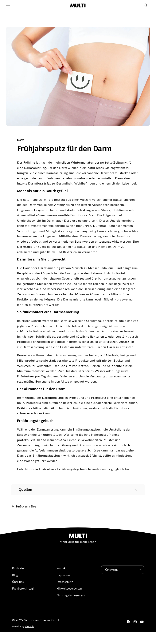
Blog (15, 575)
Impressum (64, 575)
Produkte (18, 568)
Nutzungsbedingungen (71, 595)
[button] (8, 5)
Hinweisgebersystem (70, 588)
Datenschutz (65, 581)
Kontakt (62, 568)
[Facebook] (128, 622)
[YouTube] (142, 622)
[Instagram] (135, 622)
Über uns (18, 581)
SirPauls (29, 626)
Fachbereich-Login (23, 588)
